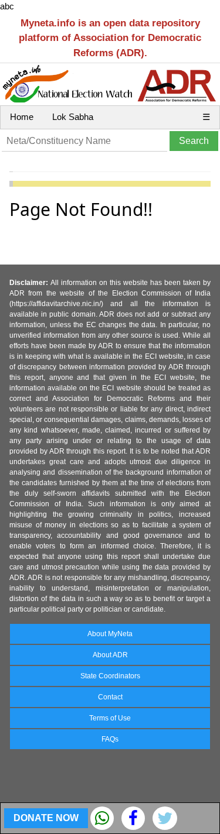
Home (21, 117)
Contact (110, 697)
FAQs (110, 739)
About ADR (110, 655)
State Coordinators (110, 676)
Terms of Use (110, 718)
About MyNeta (110, 634)
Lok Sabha (72, 117)
